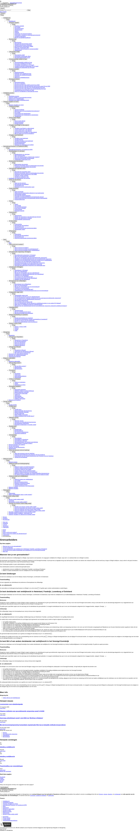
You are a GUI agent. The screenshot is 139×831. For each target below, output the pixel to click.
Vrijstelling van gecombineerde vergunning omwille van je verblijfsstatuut (33, 260)
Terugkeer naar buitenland (21, 138)
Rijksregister (12, 493)
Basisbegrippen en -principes (22, 154)
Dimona (16, 328)
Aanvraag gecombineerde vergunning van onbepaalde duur (29, 265)
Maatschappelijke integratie (21, 392)
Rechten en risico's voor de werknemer (24, 320)
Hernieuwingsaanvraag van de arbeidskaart (25, 278)
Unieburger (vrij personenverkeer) (23, 33)
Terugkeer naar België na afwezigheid (24, 128)
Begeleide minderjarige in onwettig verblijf (25, 424)
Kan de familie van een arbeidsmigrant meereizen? (27, 299)
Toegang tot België (19, 109)
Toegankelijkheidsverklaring (10, 820)
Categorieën (6, 535)
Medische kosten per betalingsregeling (24, 466)
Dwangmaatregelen (19, 143)
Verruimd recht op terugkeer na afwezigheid (25, 132)
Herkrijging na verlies (19, 384)
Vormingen (5, 526)
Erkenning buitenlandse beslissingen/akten (25, 228)
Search (2, 8)
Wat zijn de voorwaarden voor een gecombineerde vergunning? (30, 257)
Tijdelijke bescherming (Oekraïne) (23, 45)
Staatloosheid (18, 50)
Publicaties (6, 527)
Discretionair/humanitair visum (22, 57)
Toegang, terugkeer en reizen (16, 105)
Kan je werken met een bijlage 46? (23, 302)
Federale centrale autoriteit (21, 175)
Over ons (5, 522)
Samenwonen (18, 215)
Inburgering (12, 335)
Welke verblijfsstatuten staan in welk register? (20, 494)
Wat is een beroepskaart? (21, 285)
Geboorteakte (17, 396)
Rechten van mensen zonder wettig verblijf (25, 506)
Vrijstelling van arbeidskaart (21, 275)
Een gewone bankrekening (21, 432)
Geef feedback (4, 787)
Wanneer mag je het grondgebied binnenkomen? (27, 111)
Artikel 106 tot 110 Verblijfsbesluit (11, 697)
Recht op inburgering (19, 342)
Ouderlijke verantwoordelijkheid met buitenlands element (29, 197)
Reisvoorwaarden (19, 122)
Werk (10, 243)
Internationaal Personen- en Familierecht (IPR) (21, 149)
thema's (101, 794)
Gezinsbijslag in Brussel (20, 440)
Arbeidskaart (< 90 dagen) (21, 270)
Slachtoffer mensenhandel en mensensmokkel (26, 49)
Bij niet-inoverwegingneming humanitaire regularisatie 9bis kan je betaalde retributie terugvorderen (33, 725)
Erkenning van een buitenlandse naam (24, 187)
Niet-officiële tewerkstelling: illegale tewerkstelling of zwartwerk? (30, 319)
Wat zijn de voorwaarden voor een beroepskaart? (27, 286)
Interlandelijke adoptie (20, 194)
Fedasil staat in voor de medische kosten (24, 470)
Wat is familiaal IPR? (19, 155)
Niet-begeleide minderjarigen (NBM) (23, 46)
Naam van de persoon (20, 183)
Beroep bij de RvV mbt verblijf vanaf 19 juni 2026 (27, 85)
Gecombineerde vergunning (10, 734)
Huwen (16, 204)
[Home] (8, 7)
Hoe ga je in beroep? (19, 83)
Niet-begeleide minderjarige (21, 423)
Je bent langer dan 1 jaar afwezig (22, 131)
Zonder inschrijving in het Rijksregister (24, 486)
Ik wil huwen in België (20, 208)
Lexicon (5, 524)
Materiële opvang (18, 420)
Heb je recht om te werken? (21, 247)
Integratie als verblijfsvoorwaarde (22, 75)
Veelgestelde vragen (19, 229)
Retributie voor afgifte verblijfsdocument (19, 100)
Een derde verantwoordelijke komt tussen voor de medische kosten (31, 474)
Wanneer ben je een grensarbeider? (12, 546)
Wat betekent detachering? (21, 300)
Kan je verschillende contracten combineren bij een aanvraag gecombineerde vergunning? (37, 298)
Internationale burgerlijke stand (22, 171)
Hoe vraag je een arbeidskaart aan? (23, 276)
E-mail (1, 781)
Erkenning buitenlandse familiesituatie (24, 158)
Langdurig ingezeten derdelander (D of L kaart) (26, 66)
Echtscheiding (18, 224)
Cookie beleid (6, 819)
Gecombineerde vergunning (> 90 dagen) (25, 255)
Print (1, 782)
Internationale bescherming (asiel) (23, 43)
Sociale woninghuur (14, 446)
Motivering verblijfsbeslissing (21, 77)
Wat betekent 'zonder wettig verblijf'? (18, 502)
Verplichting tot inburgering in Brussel (24, 351)
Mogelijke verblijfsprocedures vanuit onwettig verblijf (22, 512)
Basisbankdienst (18, 430)
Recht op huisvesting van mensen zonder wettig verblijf (28, 508)
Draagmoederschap (19, 199)
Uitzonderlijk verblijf (19, 55)
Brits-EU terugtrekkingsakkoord (22, 37)
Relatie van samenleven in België (23, 218)
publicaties (51, 795)
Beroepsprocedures (19, 82)
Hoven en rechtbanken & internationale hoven (26, 91)
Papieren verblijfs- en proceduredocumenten (20, 97)
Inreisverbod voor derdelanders (22, 113)
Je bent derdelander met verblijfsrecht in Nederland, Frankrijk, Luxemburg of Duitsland (25, 549)
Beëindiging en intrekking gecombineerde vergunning (28, 264)
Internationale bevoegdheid (21, 184)
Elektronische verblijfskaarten (16, 98)
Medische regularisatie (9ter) (21, 47)
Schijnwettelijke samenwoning (22, 219)
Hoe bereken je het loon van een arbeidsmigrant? (27, 296)
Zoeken (2, 10)
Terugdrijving (17, 116)
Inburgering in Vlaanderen (21, 340)
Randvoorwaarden (19, 72)
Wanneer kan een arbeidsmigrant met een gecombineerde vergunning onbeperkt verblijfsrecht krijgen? (40, 305)
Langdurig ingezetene (20, 36)
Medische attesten (13, 487)
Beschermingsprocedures (21, 482)
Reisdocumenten (18, 123)
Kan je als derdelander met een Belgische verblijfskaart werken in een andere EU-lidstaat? (37, 303)
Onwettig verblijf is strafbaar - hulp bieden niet (20, 513)
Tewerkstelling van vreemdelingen (11, 766)
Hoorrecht (17, 76)
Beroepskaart (6, 736)
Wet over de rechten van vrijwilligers (23, 313)
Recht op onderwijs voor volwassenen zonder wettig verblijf (29, 510)
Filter (29, 10)
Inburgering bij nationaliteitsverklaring (18, 354)
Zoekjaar (16, 32)
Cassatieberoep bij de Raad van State (24, 90)
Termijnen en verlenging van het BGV (24, 144)
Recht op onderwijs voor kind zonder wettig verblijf (27, 509)
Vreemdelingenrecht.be (16, 2)
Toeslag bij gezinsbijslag (20, 457)
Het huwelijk (17, 205)
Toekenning (17, 374)
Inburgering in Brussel (20, 350)
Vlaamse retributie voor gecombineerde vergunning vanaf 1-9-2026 (22, 711)
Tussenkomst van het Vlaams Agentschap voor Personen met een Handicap (33, 456)
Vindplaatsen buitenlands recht (22, 159)
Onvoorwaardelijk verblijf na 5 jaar (23, 62)
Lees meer (2, 708)
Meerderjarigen (18, 368)
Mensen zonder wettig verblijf (16, 499)
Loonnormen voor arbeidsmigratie (11, 704)
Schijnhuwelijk (18, 209)
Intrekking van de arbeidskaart (22, 279)
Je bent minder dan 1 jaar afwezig (23, 129)
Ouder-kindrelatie (18, 191)
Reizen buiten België (19, 121)
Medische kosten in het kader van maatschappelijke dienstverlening (31, 473)
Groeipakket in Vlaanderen (21, 439)
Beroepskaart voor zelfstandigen (22, 284)
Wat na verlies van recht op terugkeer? (24, 133)
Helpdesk (5, 523)
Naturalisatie (17, 377)
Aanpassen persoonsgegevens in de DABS (25, 174)
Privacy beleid (6, 818)
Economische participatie (20, 393)
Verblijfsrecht (12, 21)
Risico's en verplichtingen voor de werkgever (25, 321)
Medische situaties (13, 488)
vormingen (32, 795)
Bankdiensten (18, 429)
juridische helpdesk (41, 795)
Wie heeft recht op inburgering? (22, 352)
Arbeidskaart (6, 735)
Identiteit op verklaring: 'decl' (21, 177)
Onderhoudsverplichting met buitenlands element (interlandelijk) (30, 198)
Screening (11, 500)
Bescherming (17, 42)
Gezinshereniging (19, 28)
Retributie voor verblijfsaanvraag (22, 73)
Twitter (1, 778)
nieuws (105, 794)
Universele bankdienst (20, 433)
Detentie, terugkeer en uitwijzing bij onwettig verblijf (22, 514)
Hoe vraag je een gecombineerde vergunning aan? (27, 261)
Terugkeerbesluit (18, 139)
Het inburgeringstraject (20, 341)
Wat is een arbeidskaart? (20, 271)
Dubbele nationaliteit (19, 398)
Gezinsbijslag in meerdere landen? (23, 443)
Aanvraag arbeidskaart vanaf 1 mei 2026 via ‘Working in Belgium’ (21, 718)
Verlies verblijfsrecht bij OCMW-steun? (24, 416)
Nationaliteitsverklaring (20, 376)
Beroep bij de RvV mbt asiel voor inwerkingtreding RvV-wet (29, 87)
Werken (5, 732)
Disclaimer (5, 816)
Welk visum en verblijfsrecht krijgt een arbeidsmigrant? (28, 304)
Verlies (16, 383)
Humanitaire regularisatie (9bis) (22, 56)
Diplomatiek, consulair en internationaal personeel (27, 35)
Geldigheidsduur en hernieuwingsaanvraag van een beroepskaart (31, 290)
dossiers (110, 794)
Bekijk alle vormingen (5, 771)
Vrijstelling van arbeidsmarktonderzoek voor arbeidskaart (29, 274)
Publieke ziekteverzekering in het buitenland (25, 472)
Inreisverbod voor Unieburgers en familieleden (26, 115)
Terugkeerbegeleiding (20, 142)
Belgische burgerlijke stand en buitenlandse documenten (29, 165)
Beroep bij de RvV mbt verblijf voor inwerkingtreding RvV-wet (30, 88)
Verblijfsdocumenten (14, 96)
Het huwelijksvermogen (20, 206)
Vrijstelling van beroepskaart (21, 288)
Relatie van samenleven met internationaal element (27, 216)
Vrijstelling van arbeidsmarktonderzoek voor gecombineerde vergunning (32, 259)
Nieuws (5, 517)
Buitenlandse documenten (21, 164)
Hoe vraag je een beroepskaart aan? (23, 289)
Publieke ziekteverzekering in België (23, 468)
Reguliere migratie (19, 26)
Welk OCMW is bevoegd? (21, 414)
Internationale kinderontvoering (22, 195)
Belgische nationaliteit (14, 361)
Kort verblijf (17, 27)
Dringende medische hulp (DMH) (22, 469)
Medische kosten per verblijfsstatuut (23, 479)
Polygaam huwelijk (19, 210)
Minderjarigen (18, 367)
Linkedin (2, 779)
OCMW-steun (17, 409)
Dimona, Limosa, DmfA (20, 326)
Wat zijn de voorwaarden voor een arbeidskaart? (26, 272)
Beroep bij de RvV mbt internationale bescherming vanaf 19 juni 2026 (32, 86)
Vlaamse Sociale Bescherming (17, 447)
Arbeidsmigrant (18, 29)
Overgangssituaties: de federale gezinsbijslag (26, 442)
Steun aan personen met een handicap (24, 453)
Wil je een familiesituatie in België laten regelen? (27, 157)
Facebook (2, 777)
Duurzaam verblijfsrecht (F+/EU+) (23, 63)
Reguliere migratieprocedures (22, 483)
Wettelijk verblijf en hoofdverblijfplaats (24, 390)
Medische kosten (13, 462)
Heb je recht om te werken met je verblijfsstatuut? (27, 250)
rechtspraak (117, 794)
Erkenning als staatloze (15, 400)
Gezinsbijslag (18, 438)
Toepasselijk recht (19, 185)
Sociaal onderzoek (19, 413)
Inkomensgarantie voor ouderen (17, 444)
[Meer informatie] (20, 558)
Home (4, 529)
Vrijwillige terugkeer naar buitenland (23, 141)
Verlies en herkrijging (19, 382)
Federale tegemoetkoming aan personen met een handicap (29, 454)
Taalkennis (17, 394)
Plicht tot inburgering (19, 344)
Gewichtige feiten (18, 397)
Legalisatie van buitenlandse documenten (25, 167)
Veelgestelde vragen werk (21, 295)
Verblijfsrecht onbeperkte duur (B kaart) (24, 67)
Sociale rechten (13, 404)
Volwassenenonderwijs (15, 356)
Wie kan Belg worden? (20, 366)
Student (16, 31)
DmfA (15, 330)
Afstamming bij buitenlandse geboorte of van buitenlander (29, 193)
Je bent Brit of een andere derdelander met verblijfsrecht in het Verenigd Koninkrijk (24, 550)
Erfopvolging (17, 234)
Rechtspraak (6, 519)
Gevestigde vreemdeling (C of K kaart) (24, 65)
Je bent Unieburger (8, 547)
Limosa (16, 329)
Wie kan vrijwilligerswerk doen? (22, 312)
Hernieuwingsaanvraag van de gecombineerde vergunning (29, 262)
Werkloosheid (12, 448)
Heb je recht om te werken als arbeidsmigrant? (26, 249)
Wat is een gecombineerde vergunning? (24, 256)
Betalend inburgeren (19, 345)
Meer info (5, 551)
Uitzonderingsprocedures (20, 484)
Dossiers (5, 518)
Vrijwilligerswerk (18, 310)
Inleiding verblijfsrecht (7, 747)
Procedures (17, 373)
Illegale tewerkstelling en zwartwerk (23, 318)
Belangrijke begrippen (20, 389)
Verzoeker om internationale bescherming (25, 422)
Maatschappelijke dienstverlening (23, 410)
